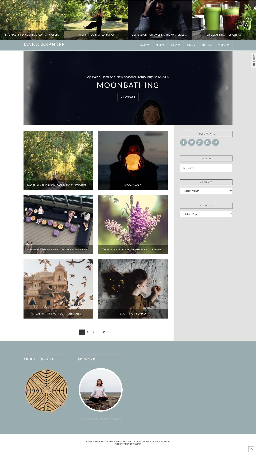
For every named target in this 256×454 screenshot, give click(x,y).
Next (248, 20)
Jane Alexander (44, 45)
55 (103, 332)
